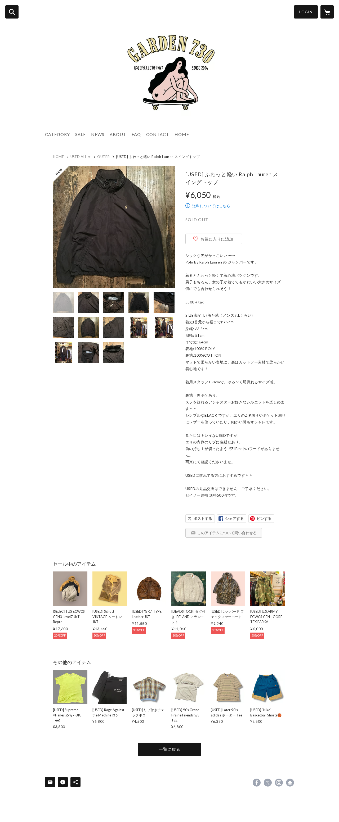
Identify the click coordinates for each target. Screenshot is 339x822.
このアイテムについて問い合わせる (227, 532)
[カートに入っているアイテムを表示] (327, 12)
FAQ (136, 134)
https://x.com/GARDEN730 (268, 783)
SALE (80, 134)
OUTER (103, 157)
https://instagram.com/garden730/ (279, 783)
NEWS (97, 134)
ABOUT (118, 134)
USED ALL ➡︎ (80, 157)
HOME (182, 134)
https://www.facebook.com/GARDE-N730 (257, 783)
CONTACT (157, 134)
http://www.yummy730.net (290, 783)
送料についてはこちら (211, 205)
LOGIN (306, 12)
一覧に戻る (169, 749)
